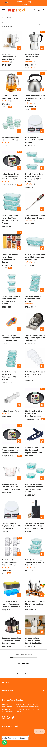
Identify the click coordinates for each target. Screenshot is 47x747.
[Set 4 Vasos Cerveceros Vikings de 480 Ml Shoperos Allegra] (12, 547)
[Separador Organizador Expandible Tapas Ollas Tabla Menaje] (35, 322)
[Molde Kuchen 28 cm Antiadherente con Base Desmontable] (12, 434)
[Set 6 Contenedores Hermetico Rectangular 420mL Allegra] (35, 283)
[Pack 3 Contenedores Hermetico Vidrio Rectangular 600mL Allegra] (12, 202)
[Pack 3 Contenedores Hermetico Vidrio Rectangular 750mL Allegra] (35, 161)
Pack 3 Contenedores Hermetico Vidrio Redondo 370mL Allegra (11, 300)
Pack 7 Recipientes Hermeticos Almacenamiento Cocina (10, 258)
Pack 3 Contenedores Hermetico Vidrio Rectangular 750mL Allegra (34, 177)
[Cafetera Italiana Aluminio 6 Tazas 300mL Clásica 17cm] (35, 41)
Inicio (3, 17)
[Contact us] (4, 742)
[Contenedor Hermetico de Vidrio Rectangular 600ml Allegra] (35, 241)
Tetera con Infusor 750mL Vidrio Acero (10, 97)
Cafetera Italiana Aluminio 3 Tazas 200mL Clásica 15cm (34, 640)
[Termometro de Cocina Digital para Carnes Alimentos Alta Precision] (35, 202)
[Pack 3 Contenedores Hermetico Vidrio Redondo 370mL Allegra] (12, 283)
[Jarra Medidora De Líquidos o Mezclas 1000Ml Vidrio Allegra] (12, 471)
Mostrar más (23, 663)
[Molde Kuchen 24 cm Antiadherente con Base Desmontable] (35, 398)
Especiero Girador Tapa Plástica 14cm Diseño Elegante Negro (11, 640)
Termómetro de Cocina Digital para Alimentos (35, 216)
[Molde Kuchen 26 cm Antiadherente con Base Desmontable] (12, 161)
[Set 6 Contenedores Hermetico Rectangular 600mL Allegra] (12, 358)
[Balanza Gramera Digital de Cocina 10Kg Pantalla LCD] (35, 124)
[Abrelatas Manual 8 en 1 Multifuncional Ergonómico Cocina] (35, 434)
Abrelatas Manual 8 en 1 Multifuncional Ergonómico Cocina (35, 450)
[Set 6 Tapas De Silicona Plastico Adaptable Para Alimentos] (35, 358)
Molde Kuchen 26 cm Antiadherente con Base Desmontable (11, 176)
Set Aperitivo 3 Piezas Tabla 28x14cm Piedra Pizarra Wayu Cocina (34, 525)
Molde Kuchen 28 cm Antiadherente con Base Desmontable (11, 450)
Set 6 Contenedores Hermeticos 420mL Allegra (33, 298)
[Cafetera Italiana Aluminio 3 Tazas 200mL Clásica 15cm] (35, 625)
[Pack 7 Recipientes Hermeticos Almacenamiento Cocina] (12, 241)
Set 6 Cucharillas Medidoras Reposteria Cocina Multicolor (11, 337)
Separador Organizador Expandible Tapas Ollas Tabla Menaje (35, 337)
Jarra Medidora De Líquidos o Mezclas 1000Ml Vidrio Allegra (11, 486)
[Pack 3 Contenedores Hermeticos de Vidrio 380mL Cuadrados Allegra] (35, 471)
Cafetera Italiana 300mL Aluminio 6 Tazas (33, 56)
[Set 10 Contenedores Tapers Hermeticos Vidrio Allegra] (12, 124)
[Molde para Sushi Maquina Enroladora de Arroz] (12, 398)
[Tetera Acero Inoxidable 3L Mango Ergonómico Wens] (35, 82)
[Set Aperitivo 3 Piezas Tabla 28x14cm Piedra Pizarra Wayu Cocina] (35, 510)
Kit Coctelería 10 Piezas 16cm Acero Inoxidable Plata (35, 603)
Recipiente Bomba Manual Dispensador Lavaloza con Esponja (11, 603)
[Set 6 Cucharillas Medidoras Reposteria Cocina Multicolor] (12, 322)
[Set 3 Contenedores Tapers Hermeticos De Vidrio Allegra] (35, 547)
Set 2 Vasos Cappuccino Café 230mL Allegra (9, 56)
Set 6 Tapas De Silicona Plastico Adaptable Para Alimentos (35, 374)
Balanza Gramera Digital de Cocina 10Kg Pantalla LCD (35, 139)
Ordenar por (6, 23)
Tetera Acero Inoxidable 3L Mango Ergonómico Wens (35, 98)
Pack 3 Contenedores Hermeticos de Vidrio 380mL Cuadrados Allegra (34, 488)
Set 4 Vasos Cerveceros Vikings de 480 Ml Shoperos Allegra (11, 562)
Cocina (9, 17)
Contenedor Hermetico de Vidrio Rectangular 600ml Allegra (35, 257)
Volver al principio (23, 674)
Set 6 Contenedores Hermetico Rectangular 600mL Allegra (10, 375)
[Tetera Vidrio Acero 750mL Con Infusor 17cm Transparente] (12, 82)
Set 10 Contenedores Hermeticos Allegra (10, 138)
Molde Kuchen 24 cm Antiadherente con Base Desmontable (34, 413)
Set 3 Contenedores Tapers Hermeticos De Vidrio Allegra (34, 562)
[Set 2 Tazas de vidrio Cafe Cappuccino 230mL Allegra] (12, 41)
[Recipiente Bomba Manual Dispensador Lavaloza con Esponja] (12, 588)
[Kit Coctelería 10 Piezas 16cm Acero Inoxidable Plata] (35, 588)
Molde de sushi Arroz (10, 411)
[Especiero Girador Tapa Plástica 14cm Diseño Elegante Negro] (12, 625)
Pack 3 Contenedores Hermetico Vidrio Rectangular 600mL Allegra (11, 219)
